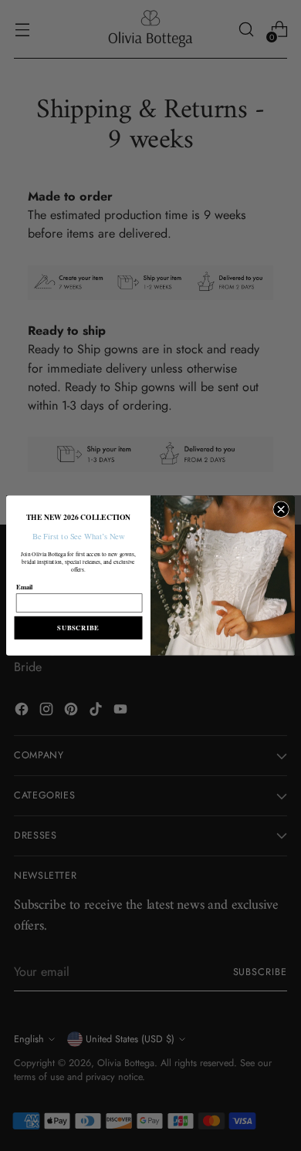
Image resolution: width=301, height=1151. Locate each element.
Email (24, 586)
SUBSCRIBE (78, 627)
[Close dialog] (281, 509)
